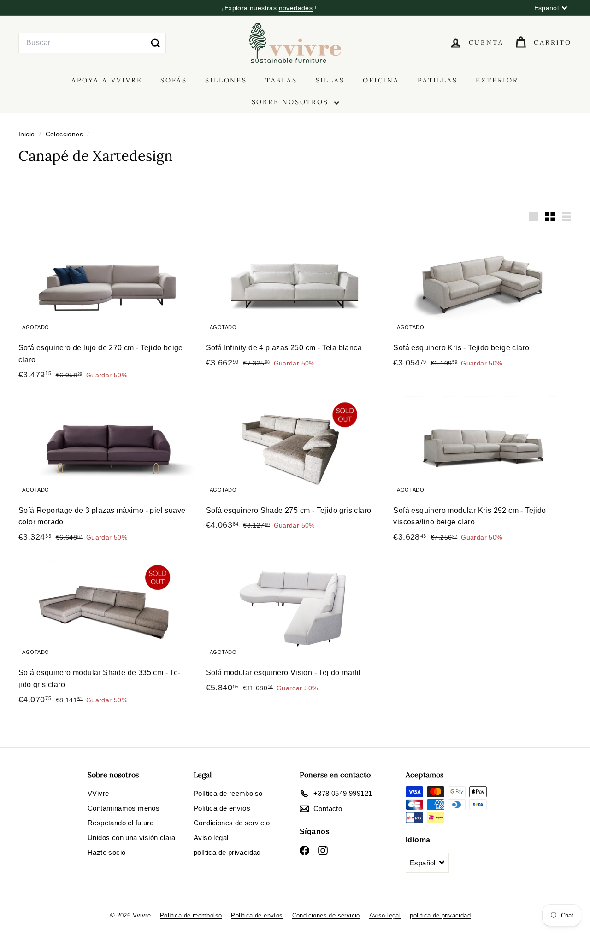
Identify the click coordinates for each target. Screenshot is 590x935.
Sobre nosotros (292, 102)
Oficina (381, 80)
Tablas (281, 80)
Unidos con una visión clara (132, 837)
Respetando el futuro (120, 823)
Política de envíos (222, 808)
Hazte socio (106, 852)
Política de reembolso (228, 793)
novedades (296, 8)
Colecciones (65, 134)
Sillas (330, 80)
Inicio (27, 134)
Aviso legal (211, 837)
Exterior (497, 80)
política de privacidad (227, 852)
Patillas (437, 80)
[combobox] (92, 43)
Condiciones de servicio (232, 823)
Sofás (173, 80)
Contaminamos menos (123, 808)
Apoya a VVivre (106, 80)
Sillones (226, 80)
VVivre (98, 793)
